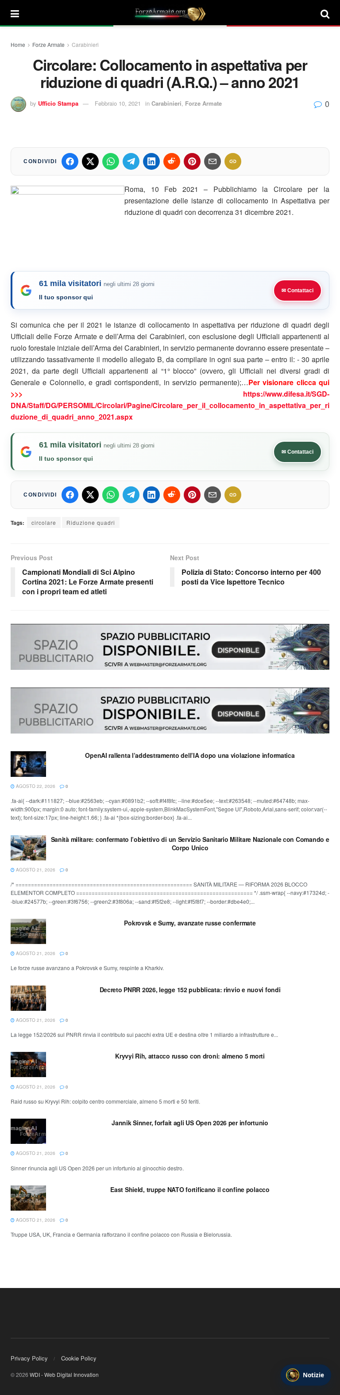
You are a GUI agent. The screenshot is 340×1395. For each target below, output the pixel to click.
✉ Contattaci (297, 290)
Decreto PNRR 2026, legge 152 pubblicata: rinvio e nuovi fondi (190, 989)
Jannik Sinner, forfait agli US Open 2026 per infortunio (190, 1122)
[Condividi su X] (90, 161)
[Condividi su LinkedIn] (151, 161)
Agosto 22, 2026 (35, 786)
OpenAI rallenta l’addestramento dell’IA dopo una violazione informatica (189, 755)
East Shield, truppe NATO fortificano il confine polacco (190, 1189)
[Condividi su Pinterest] (192, 161)
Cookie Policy (79, 1358)
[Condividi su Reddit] (171, 161)
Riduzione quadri (90, 522)
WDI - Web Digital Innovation (64, 1374)
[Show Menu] (15, 13)
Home (18, 44)
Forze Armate (48, 44)
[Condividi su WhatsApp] (110, 161)
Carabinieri (85, 44)
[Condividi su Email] (212, 161)
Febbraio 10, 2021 (118, 103)
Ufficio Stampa (58, 103)
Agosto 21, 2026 (35, 870)
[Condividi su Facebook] (70, 161)
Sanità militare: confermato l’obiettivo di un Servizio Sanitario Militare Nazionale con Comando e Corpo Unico (190, 843)
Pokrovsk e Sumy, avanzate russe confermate (189, 922)
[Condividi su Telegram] (131, 161)
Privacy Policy (29, 1358)
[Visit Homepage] (170, 13)
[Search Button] (325, 13)
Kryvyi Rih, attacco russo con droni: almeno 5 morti (190, 1055)
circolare (43, 522)
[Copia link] (232, 161)
